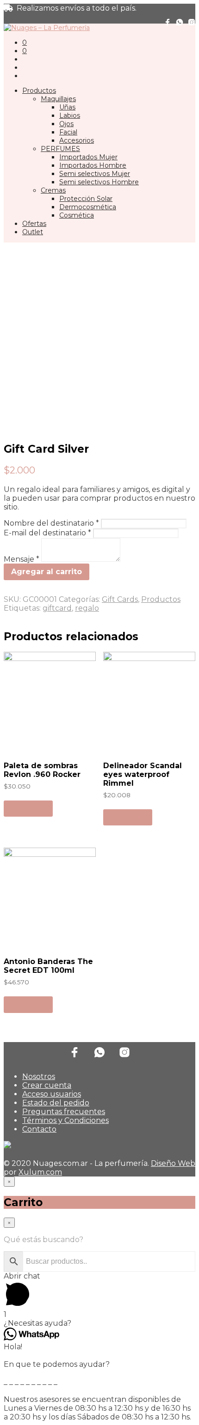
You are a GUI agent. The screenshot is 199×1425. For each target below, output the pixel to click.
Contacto (39, 1129)
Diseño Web (173, 1163)
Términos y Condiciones (65, 1120)
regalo (87, 608)
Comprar (28, 808)
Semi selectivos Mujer (94, 174)
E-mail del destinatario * (48, 532)
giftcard (57, 608)
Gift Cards (120, 599)
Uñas (67, 107)
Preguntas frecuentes (63, 1111)
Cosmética (76, 215)
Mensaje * (22, 559)
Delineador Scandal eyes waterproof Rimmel (142, 774)
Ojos (66, 124)
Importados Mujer (88, 157)
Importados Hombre (92, 165)
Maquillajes (58, 99)
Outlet (32, 232)
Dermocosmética (87, 207)
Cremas (53, 190)
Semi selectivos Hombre (99, 182)
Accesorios (76, 140)
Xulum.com (40, 1172)
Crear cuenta (46, 1085)
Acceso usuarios (51, 1094)
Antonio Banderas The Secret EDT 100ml (48, 966)
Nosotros (38, 1076)
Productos (39, 90)
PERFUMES (60, 149)
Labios (69, 115)
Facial (68, 132)
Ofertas (34, 223)
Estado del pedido (55, 1102)
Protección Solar (85, 198)
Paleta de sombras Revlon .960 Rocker (42, 770)
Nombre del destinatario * (52, 523)
